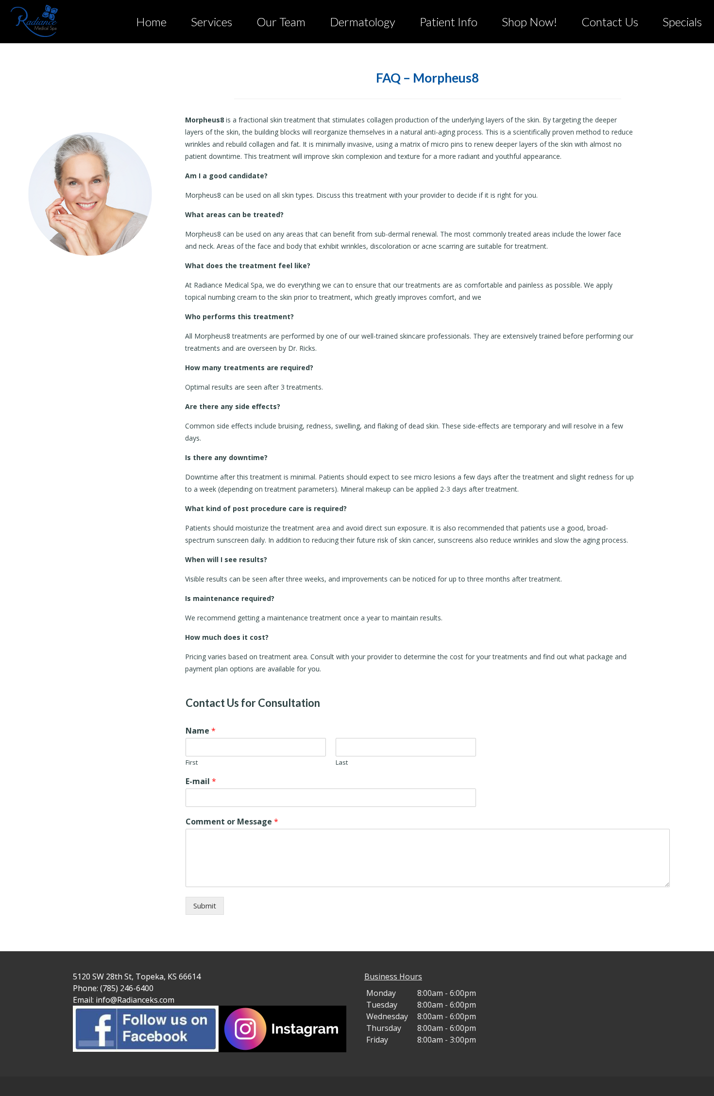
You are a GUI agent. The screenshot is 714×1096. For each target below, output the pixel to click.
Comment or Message (232, 822)
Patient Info (448, 22)
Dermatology (362, 22)
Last (342, 762)
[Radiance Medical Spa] (53, 21)
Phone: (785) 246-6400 (113, 988)
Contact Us (609, 22)
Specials (682, 22)
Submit (204, 905)
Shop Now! (529, 22)
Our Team (281, 22)
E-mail (201, 781)
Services (211, 22)
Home (151, 22)
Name (201, 731)
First (192, 762)
